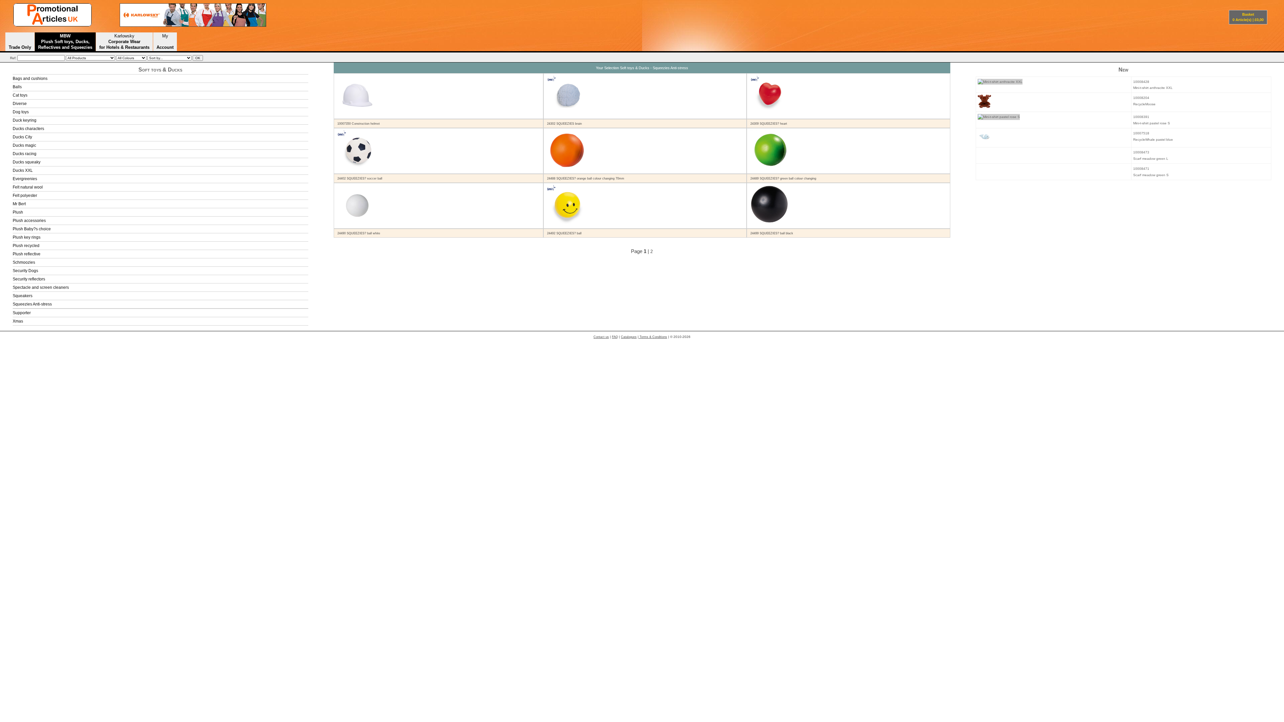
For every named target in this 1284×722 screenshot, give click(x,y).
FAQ (615, 337)
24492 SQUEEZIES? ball (564, 233)
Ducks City (22, 137)
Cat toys (20, 95)
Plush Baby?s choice (32, 229)
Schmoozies (24, 262)
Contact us (601, 337)
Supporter (22, 313)
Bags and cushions (30, 78)
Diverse (20, 103)
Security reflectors (29, 279)
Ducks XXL (23, 170)
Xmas (18, 321)
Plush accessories (29, 220)
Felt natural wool (28, 187)
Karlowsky (124, 41)
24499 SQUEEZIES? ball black (771, 233)
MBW (65, 41)
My (165, 41)
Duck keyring (24, 120)
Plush (18, 212)
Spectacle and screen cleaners (41, 287)
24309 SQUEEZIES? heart (768, 123)
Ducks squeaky (26, 162)
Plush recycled (26, 245)
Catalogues (629, 337)
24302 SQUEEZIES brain (564, 123)
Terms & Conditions (653, 337)
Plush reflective (26, 254)
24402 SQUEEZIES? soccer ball (359, 178)
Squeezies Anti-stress (32, 304)
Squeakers (22, 295)
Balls (17, 87)
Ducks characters (28, 128)
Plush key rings (26, 237)
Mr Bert (19, 204)
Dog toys (21, 112)
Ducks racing (24, 153)
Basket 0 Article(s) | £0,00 (1248, 17)
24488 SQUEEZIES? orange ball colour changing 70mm (585, 178)
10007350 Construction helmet (358, 123)
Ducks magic (24, 145)
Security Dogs (25, 270)
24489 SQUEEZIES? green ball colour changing (783, 178)
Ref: (13, 58)
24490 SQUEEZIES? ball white (358, 233)
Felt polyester (25, 195)
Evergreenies (25, 178)
